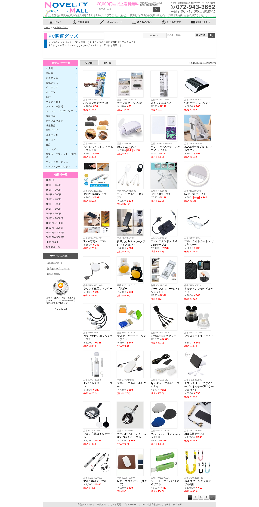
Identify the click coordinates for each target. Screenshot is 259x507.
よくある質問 (173, 22)
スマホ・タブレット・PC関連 (61, 155)
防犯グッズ (52, 83)
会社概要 (177, 504)
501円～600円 (54, 209)
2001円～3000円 (55, 232)
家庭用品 (51, 116)
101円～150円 (54, 185)
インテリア (52, 87)
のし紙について (55, 262)
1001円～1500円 (55, 223)
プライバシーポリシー (134, 504)
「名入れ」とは (113, 22)
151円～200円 (54, 190)
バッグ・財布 (53, 102)
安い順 (89, 63)
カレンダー (52, 149)
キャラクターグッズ (57, 162)
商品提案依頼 (53, 274)
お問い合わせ (203, 22)
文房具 (49, 68)
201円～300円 (54, 194)
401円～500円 (54, 204)
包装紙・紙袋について (58, 268)
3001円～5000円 (55, 237)
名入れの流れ (144, 22)
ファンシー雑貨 (54, 106)
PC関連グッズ (61, 27)
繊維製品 (51, 125)
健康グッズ (52, 135)
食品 (48, 144)
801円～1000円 (54, 218)
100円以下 (51, 180)
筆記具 (49, 73)
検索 (156, 9)
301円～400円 (54, 199)
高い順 (107, 63)
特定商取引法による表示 (159, 504)
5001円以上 (52, 242)
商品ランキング (85, 504)
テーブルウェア (54, 121)
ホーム (47, 27)
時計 (48, 97)
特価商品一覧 (53, 247)
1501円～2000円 (55, 228)
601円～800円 (54, 213)
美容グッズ (52, 130)
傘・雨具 (51, 140)
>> (212, 497)
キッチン (51, 92)
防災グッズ (52, 78)
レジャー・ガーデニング (59, 111)
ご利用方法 (83, 22)
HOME (57, 22)
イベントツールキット (58, 166)
